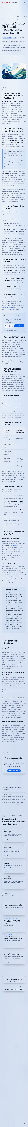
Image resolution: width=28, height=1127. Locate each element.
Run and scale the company (18, 19)
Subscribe (18, 325)
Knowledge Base (6, 19)
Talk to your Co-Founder (13, 770)
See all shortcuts (18, 815)
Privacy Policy (16, 330)
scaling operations (16, 545)
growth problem (7, 307)
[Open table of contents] (24, 1123)
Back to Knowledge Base (11, 9)
